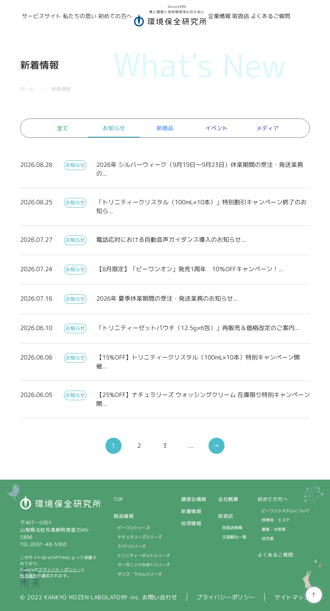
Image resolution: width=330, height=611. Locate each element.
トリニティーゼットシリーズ (144, 555)
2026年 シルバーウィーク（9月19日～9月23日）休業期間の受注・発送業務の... (199, 169)
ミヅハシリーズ (132, 546)
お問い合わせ (159, 597)
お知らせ (113, 128)
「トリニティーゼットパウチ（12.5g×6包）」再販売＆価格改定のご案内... (197, 328)
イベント (216, 128)
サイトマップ (292, 597)
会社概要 (228, 499)
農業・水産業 (274, 529)
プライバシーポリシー (59, 569)
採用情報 (191, 523)
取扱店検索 (232, 527)
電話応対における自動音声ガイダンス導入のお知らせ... (171, 239)
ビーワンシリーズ (134, 527)
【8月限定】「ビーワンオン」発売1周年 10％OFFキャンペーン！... (189, 269)
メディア (267, 128)
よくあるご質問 (275, 554)
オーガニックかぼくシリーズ (144, 564)
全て (62, 128)
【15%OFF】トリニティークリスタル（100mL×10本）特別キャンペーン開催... (198, 361)
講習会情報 (193, 499)
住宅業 (268, 538)
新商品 (165, 128)
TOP (118, 499)
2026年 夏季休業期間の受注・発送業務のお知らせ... (167, 298)
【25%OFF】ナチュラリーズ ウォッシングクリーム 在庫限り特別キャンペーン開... (203, 399)
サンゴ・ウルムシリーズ (140, 574)
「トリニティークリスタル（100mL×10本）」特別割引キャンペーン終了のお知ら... (201, 206)
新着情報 (191, 511)
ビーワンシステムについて (286, 510)
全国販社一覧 (234, 537)
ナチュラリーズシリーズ (140, 537)
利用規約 (28, 575)
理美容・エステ (276, 520)
